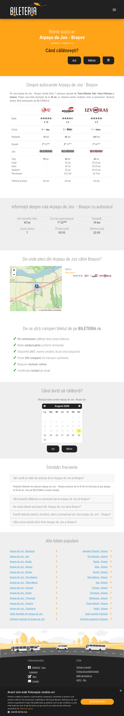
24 (45, 435)
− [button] (14, 274)
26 (57, 435)
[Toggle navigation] (114, 9)
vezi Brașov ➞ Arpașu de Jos (62, 43)
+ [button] (14, 270)
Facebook (36, 667)
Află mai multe (26, 708)
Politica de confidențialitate (87, 671)
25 (51, 435)
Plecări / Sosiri (69, 272)
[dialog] (62, 702)
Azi (74, 60)
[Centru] (37, 286)
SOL (84, 680)
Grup (44, 667)
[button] (42, 712)
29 (73, 435)
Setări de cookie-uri (84, 676)
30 (79, 435)
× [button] (120, 691)
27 (62, 435)
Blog (34, 676)
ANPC (78, 680)
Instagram (33, 672)
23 (79, 431)
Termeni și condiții (83, 667)
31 (45, 440)
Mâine (92, 60)
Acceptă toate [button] (97, 701)
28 (68, 435)
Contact (35, 681)
